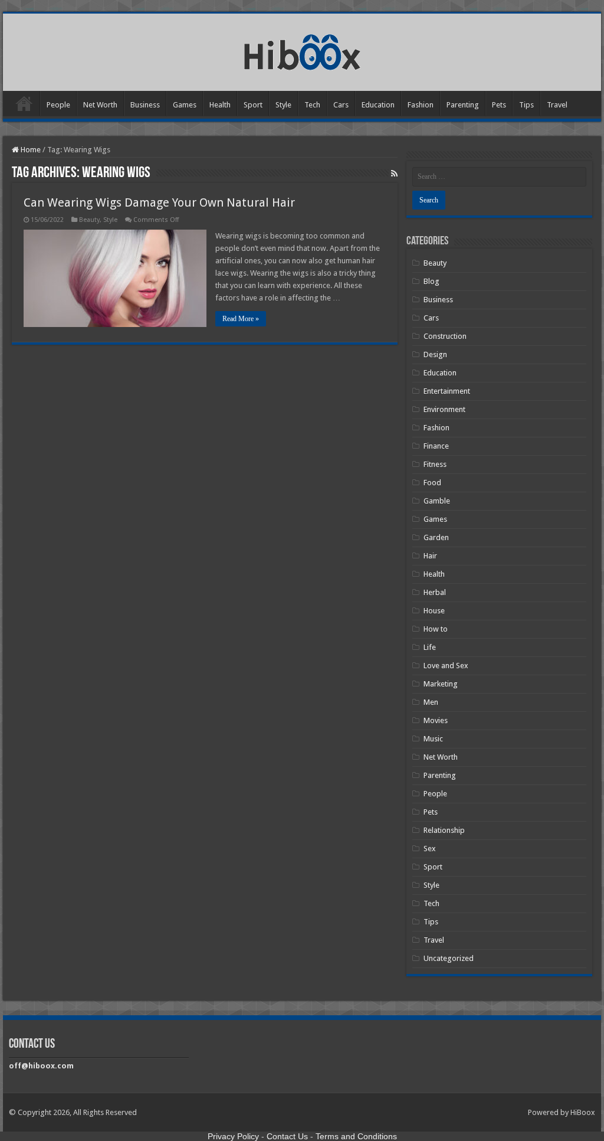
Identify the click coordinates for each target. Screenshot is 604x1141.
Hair (430, 555)
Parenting (463, 104)
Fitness (435, 464)
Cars (341, 104)
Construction (445, 336)
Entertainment (447, 391)
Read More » (240, 319)
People (58, 104)
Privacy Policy (233, 1136)
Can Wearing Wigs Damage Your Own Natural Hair (159, 202)
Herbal (435, 592)
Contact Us (287, 1136)
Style (283, 104)
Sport (253, 104)
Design (435, 354)
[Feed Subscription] (394, 173)
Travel (557, 104)
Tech (312, 104)
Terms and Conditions (356, 1136)
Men (431, 702)
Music (433, 738)
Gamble (437, 500)
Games (184, 104)
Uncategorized (449, 958)
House (434, 610)
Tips (526, 104)
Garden (436, 537)
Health (220, 104)
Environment (444, 409)
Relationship (444, 830)
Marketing (441, 683)
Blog (431, 281)
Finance (436, 446)
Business (145, 104)
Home (24, 103)
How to (436, 629)
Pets (499, 104)
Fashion (421, 104)
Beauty (89, 220)
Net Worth (100, 104)
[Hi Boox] (302, 50)
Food (432, 482)
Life (430, 647)
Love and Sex (446, 665)
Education (378, 104)
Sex (430, 848)
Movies (436, 720)
